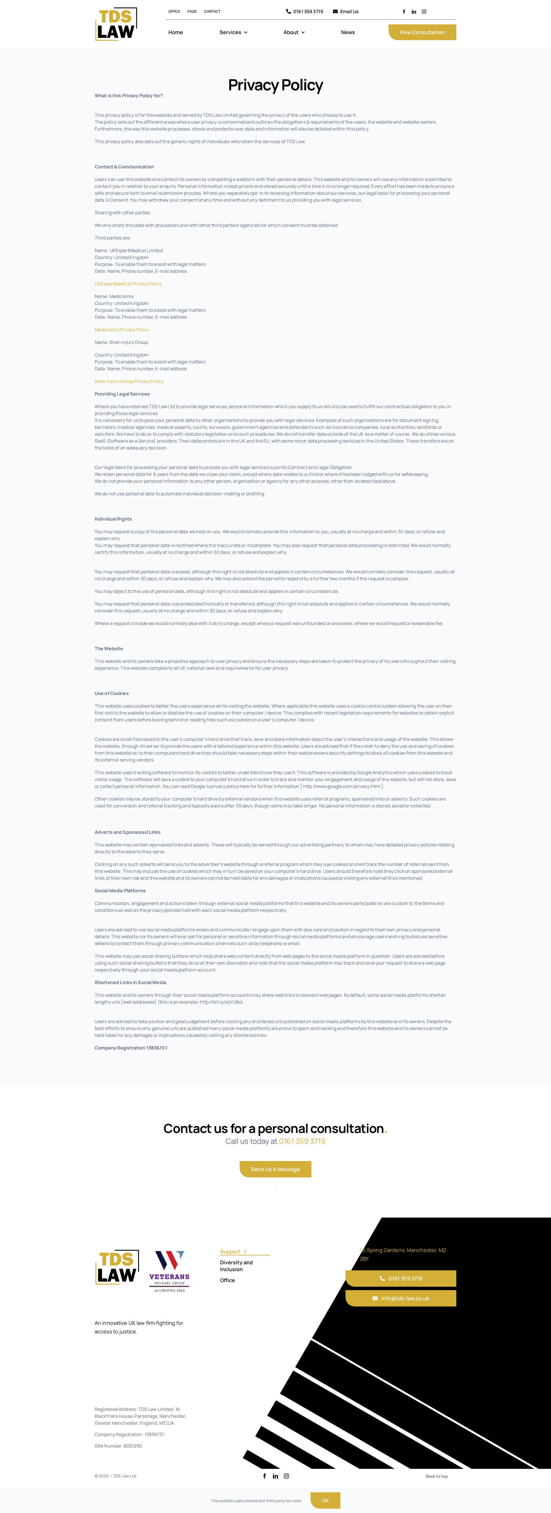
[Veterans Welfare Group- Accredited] (169, 1250)
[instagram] (424, 11)
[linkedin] (414, 11)
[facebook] (404, 11)
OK (325, 1500)
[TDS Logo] (116, 8)
